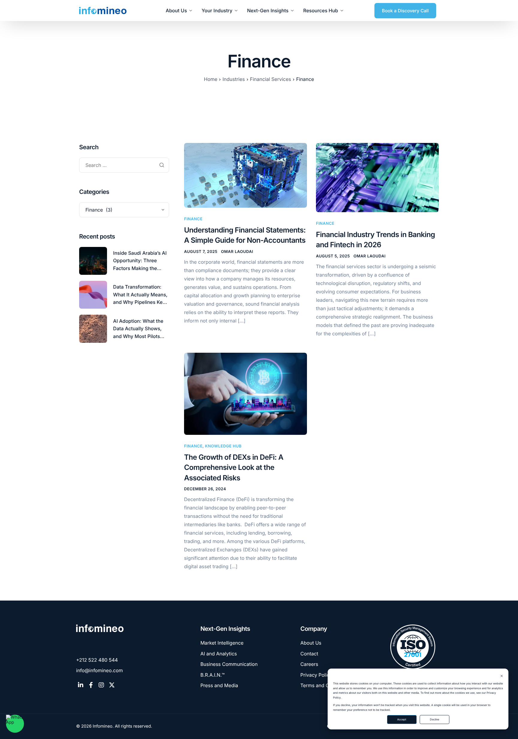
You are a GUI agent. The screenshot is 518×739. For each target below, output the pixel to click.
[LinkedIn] (80, 685)
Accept (401, 719)
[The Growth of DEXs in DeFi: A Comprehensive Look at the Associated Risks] (245, 393)
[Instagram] (101, 685)
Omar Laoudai (237, 251)
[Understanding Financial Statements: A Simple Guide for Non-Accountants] (245, 175)
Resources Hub (320, 10)
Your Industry (217, 10)
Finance (193, 219)
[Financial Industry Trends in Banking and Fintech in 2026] (377, 177)
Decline (434, 719)
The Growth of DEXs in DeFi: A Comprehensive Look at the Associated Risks (233, 467)
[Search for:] (124, 165)
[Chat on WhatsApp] (15, 724)
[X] (111, 685)
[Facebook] (91, 685)
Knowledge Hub (223, 446)
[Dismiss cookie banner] (501, 676)
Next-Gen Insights (267, 10)
